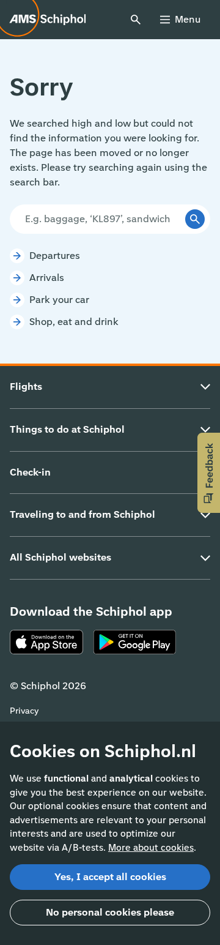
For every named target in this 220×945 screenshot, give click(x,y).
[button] (208, 473)
